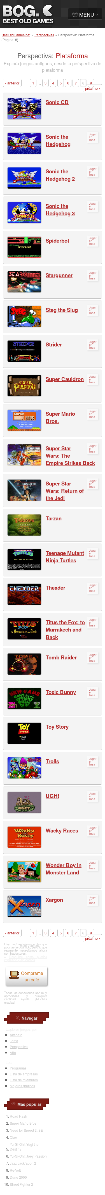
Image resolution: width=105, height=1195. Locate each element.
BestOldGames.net (16, 34)
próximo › (92, 88)
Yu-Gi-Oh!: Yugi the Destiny (24, 1146)
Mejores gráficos (22, 1085)
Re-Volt (15, 1170)
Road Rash (18, 1116)
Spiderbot (57, 240)
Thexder (55, 587)
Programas (18, 1068)
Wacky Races (62, 830)
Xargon (54, 899)
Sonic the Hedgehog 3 (60, 209)
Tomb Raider (61, 657)
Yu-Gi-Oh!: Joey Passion (28, 1156)
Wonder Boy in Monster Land (63, 868)
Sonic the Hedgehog (58, 140)
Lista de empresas (24, 1073)
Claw (14, 1137)
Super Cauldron (65, 379)
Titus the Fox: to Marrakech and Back (65, 629)
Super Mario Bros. (60, 417)
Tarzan (54, 518)
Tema (14, 1040)
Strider (54, 344)
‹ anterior (12, 83)
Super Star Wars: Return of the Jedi (65, 491)
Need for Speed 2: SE (26, 1130)
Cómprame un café (32, 976)
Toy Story (57, 726)
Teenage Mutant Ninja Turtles (65, 556)
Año (13, 1052)
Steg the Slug (62, 310)
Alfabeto (16, 1034)
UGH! (52, 796)
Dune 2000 (18, 1177)
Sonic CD (57, 102)
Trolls (52, 761)
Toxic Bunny (61, 692)
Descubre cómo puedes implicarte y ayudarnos (25, 958)
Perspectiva (19, 1046)
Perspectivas (44, 34)
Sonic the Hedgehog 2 (60, 174)
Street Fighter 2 (21, 1184)
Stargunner (59, 275)
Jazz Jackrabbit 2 (23, 1163)
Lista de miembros (24, 1079)
